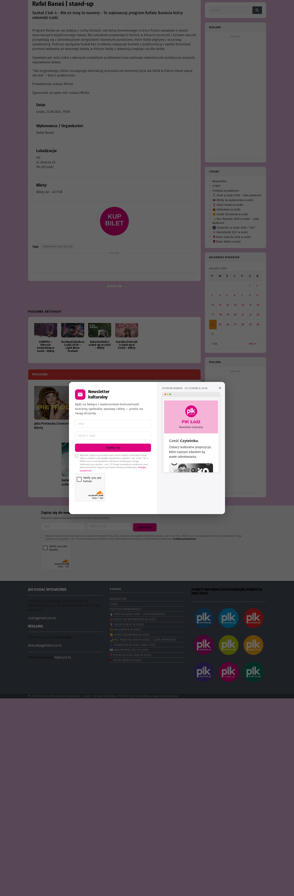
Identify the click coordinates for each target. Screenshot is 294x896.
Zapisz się (113, 447)
